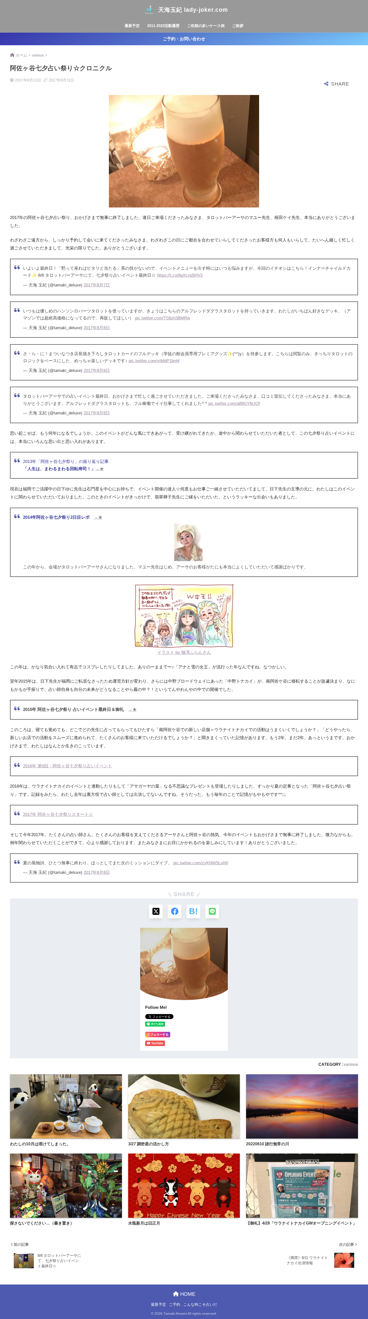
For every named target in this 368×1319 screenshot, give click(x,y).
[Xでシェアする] (156, 911)
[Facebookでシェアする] (174, 911)
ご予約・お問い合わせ (184, 38)
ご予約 (174, 1305)
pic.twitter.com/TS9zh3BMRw (162, 318)
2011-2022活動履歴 (163, 25)
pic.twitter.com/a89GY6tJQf (234, 403)
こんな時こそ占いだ (200, 1305)
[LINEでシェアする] (212, 911)
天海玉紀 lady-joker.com (193, 9)
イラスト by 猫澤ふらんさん (184, 652)
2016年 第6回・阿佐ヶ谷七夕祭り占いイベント (67, 766)
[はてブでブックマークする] (193, 911)
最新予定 (132, 25)
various (351, 1064)
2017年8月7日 (97, 285)
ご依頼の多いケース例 (206, 25)
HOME (187, 1294)
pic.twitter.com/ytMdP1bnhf (154, 360)
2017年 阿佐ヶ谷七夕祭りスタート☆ (58, 814)
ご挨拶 (237, 25)
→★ (99, 468)
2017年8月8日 (97, 327)
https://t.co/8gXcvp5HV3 (180, 275)
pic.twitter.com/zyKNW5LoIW (200, 863)
